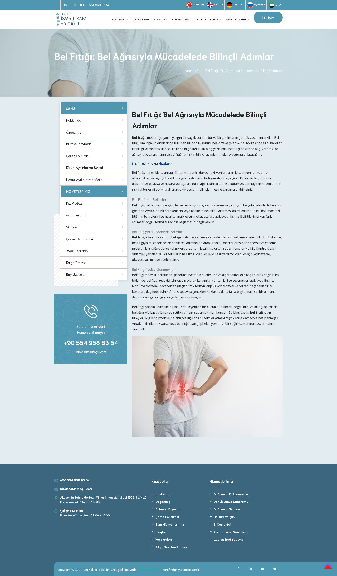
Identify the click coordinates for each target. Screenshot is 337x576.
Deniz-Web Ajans (150, 569)
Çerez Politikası (167, 517)
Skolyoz (72, 226)
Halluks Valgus (224, 517)
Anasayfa (192, 70)
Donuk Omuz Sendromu (231, 501)
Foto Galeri (163, 539)
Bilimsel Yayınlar (167, 509)
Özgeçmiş (162, 501)
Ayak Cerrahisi (77, 250)
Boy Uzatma (75, 274)
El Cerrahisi (222, 524)
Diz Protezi (74, 203)
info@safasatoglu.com (91, 351)
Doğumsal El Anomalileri (232, 494)
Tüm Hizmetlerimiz (169, 524)
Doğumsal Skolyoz (227, 509)
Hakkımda (162, 494)
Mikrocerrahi (75, 215)
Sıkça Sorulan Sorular (171, 547)
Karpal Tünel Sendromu (231, 532)
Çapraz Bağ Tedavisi (229, 539)
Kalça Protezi (76, 262)
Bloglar (160, 532)
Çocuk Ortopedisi (79, 238)
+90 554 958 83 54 (96, 5)
